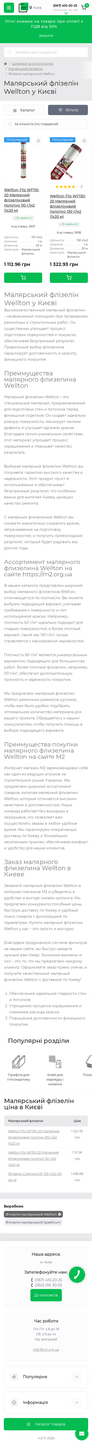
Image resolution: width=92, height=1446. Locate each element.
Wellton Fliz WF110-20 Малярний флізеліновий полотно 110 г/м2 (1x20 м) (21, 200)
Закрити (46, 35)
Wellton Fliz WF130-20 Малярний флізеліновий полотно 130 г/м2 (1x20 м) (68, 206)
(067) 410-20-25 (65, 5)
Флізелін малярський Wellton (31, 1214)
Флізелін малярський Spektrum (33, 1222)
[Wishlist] (38, 141)
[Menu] (9, 8)
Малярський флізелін (25, 69)
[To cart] (23, 278)
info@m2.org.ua (46, 1349)
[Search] (9, 52)
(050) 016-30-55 (65, 11)
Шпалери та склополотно (32, 64)
